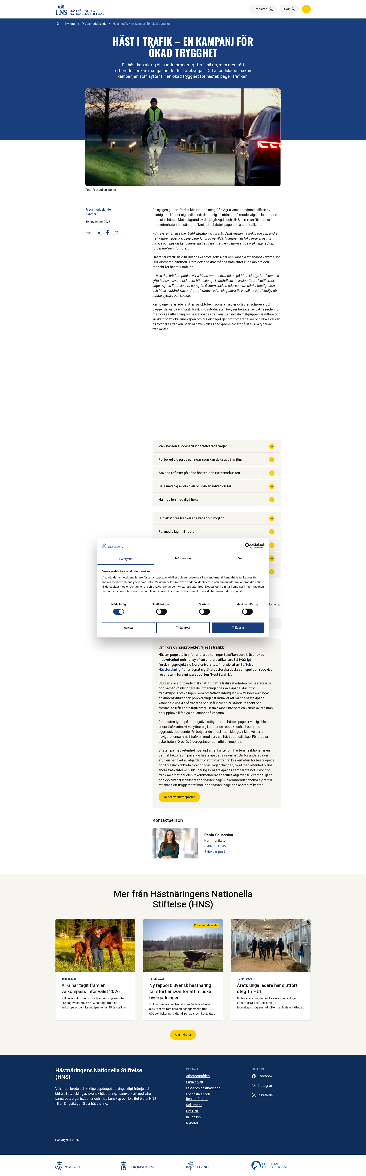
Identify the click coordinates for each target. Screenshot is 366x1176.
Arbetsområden (198, 1076)
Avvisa (128, 627)
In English (193, 1117)
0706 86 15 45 (215, 846)
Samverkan (194, 1082)
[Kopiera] (89, 232)
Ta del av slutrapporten (179, 797)
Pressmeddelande (98, 209)
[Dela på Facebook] (107, 232)
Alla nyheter (183, 1034)
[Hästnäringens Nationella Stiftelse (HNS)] (79, 9)
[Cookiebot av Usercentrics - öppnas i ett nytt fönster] (248, 546)
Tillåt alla (238, 627)
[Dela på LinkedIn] (98, 232)
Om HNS (192, 1111)
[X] (116, 232)
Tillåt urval (183, 627)
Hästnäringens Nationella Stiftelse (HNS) (98, 1073)
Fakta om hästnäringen (203, 1088)
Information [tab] (183, 558)
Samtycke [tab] (125, 559)
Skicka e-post (214, 852)
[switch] (161, 612)
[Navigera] (306, 9)
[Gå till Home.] (57, 24)
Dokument (194, 1105)
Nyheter (90, 214)
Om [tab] (240, 558)
